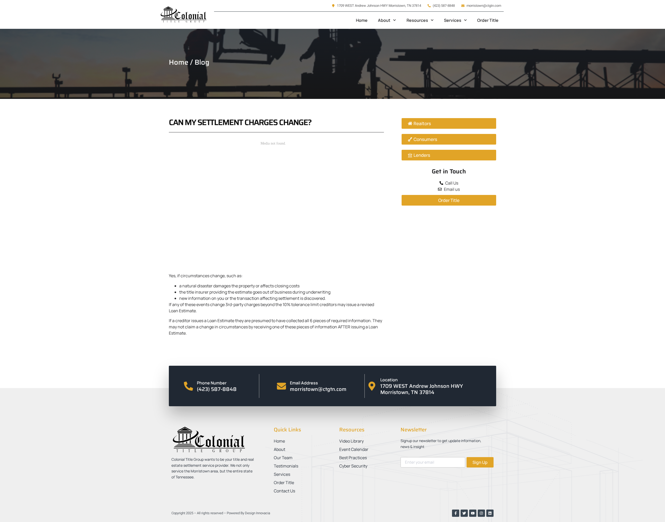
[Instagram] (481, 513)
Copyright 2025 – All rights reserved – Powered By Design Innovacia (220, 513)
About (384, 20)
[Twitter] (464, 513)
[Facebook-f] (455, 513)
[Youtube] (472, 513)
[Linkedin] (490, 513)
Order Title (487, 20)
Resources (417, 20)
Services (452, 20)
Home (362, 20)
